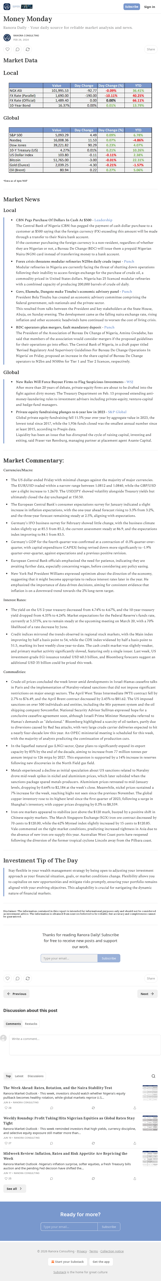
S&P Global (117, 412)
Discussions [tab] (35, 1076)
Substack (59, 1272)
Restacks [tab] (31, 1024)
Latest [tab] (19, 1076)
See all (12, 1188)
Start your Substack (69, 1262)
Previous (19, 994)
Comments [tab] (13, 1024)
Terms (93, 1251)
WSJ (129, 382)
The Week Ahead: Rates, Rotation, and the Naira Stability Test (57, 1088)
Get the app (101, 1262)
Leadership (103, 220)
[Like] (7, 49)
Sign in (149, 7)
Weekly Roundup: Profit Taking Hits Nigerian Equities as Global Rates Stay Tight (69, 1120)
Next (144, 994)
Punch (129, 261)
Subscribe (131, 7)
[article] (80, 1097)
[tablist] (21, 1024)
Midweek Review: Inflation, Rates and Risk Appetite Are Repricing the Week (65, 1156)
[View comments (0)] (17, 49)
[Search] (153, 1076)
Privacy (82, 1251)
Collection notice (112, 1251)
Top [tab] (8, 1076)
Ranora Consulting (26, 35)
